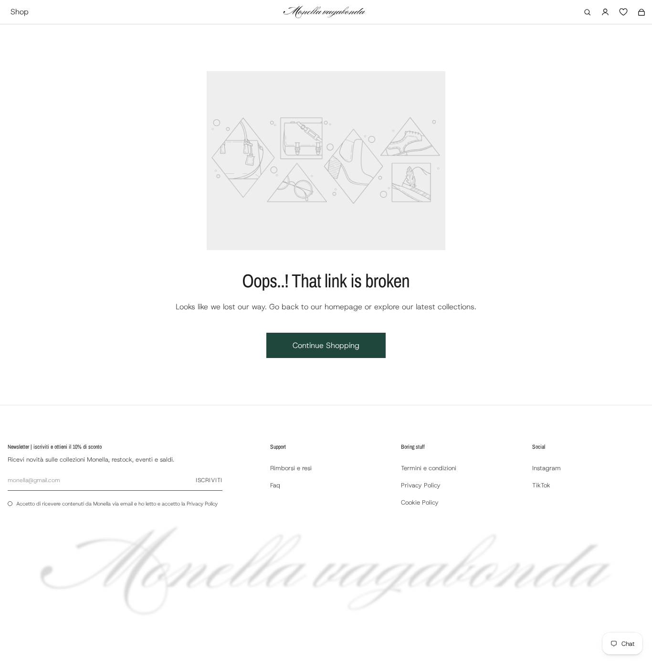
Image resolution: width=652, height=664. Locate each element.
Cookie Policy (420, 502)
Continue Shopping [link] (326, 345)
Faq (275, 485)
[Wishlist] (623, 12)
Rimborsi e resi (291, 468)
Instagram (546, 468)
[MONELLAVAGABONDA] (324, 11)
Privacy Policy (202, 503)
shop (20, 12)
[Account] (605, 12)
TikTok (541, 485)
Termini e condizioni (428, 468)
